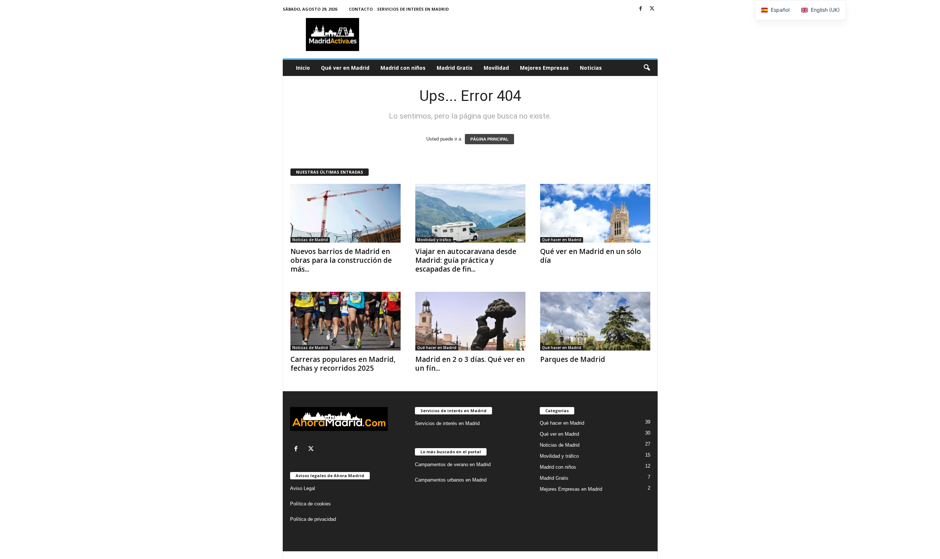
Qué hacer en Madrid (561, 239)
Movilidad (496, 67)
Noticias (591, 67)
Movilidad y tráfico (434, 239)
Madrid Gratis (455, 67)
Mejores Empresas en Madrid (571, 489)
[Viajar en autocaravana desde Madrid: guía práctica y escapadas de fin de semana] (470, 213)
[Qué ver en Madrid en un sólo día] (595, 213)
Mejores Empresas (544, 67)
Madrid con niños (403, 67)
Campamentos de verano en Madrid (453, 464)
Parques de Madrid (572, 359)
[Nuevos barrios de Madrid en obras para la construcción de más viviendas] (345, 213)
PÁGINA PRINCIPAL (489, 139)
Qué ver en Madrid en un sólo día (590, 256)
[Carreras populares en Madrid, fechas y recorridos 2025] (345, 321)
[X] (652, 9)
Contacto (361, 9)
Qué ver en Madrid (345, 67)
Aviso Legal (302, 488)
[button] (647, 68)
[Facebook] (640, 9)
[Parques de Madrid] (595, 321)
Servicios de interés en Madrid (413, 9)
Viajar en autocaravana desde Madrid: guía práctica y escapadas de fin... (465, 260)
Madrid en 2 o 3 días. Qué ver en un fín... (470, 364)
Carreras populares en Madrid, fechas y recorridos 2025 (342, 364)
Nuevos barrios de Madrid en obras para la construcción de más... (341, 260)
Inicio (303, 67)
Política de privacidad (313, 519)
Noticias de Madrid (310, 239)
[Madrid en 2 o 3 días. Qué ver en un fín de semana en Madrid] (470, 321)
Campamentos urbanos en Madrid (451, 480)
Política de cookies (310, 504)
